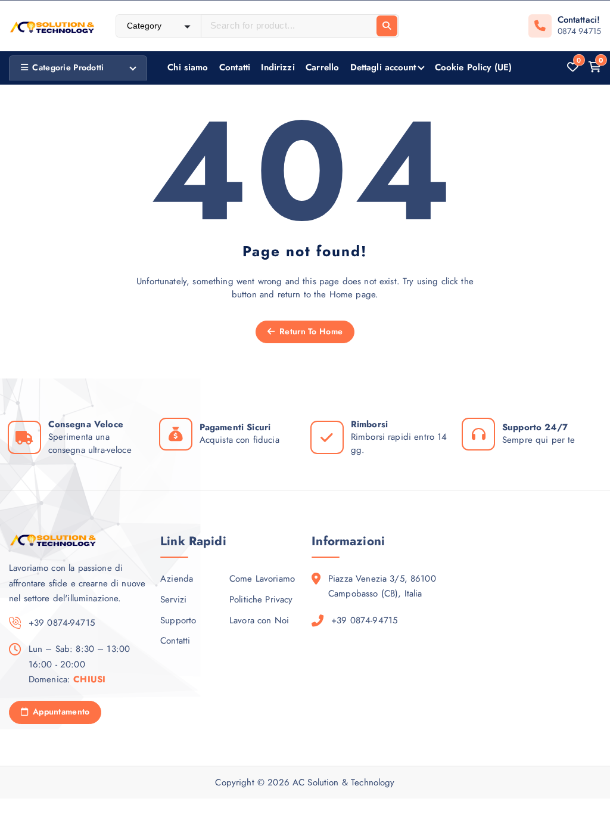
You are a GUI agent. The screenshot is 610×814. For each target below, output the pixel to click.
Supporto (178, 620)
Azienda (176, 578)
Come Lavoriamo (262, 578)
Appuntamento (60, 711)
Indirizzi (277, 67)
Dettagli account (383, 67)
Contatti (234, 67)
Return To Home (310, 331)
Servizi (173, 599)
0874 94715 (580, 31)
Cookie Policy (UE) (473, 67)
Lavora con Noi (259, 620)
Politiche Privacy (261, 599)
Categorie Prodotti (68, 67)
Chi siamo (187, 67)
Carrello (322, 67)
